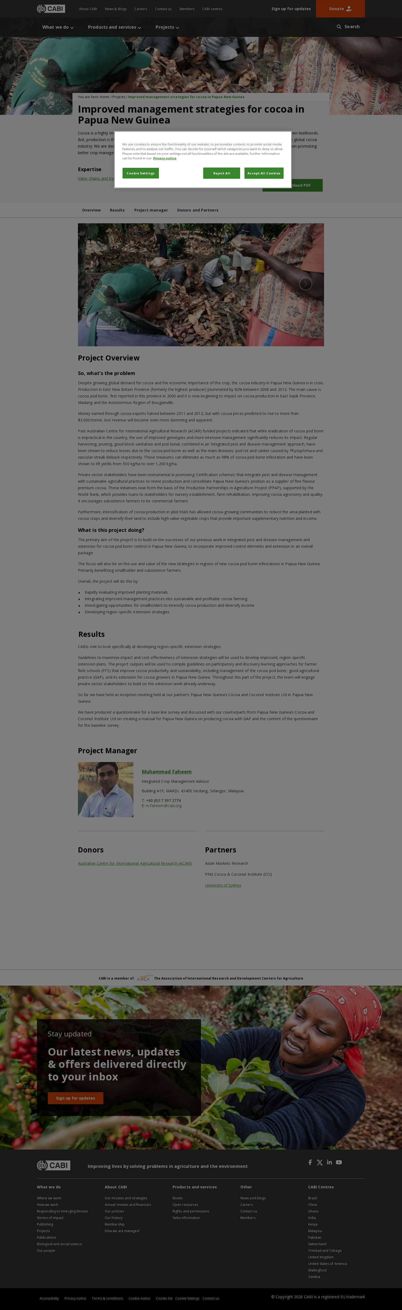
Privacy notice (164, 158)
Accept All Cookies (264, 173)
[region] (203, 159)
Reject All (222, 173)
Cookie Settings (141, 173)
